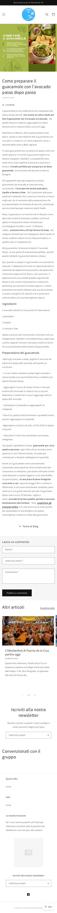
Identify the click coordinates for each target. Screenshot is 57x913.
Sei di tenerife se (24, 908)
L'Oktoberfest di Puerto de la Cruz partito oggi (27, 652)
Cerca (8, 786)
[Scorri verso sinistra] (22, 695)
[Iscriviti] (48, 735)
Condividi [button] (10, 104)
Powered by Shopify (36, 908)
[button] (3, 14)
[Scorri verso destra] (35, 695)
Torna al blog (30, 526)
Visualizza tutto (47, 608)
